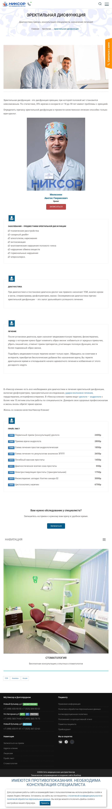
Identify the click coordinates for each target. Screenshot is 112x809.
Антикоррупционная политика (73, 714)
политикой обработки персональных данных (28, 799)
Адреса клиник (11, 748)
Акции (25, 678)
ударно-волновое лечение (79, 393)
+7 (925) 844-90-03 (31, 708)
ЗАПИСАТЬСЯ (56, 206)
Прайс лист (9, 758)
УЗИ (6, 678)
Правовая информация (69, 704)
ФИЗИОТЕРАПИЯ (30, 704)
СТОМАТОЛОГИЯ (56, 657)
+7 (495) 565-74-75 (31, 718)
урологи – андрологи (90, 396)
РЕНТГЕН (34, 714)
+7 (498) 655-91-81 (12, 728)
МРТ (22, 714)
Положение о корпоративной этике (75, 719)
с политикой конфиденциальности (84, 796)
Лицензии (8, 753)
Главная (35, 29)
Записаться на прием (14, 743)
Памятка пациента (67, 724)
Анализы (15, 678)
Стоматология (10, 763)
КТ (27, 714)
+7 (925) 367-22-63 (31, 728)
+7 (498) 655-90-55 (12, 708)
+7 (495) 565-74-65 (12, 718)
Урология (46, 29)
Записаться (56, 526)
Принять (45, 803)
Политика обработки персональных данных (79, 709)
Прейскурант (64, 729)
